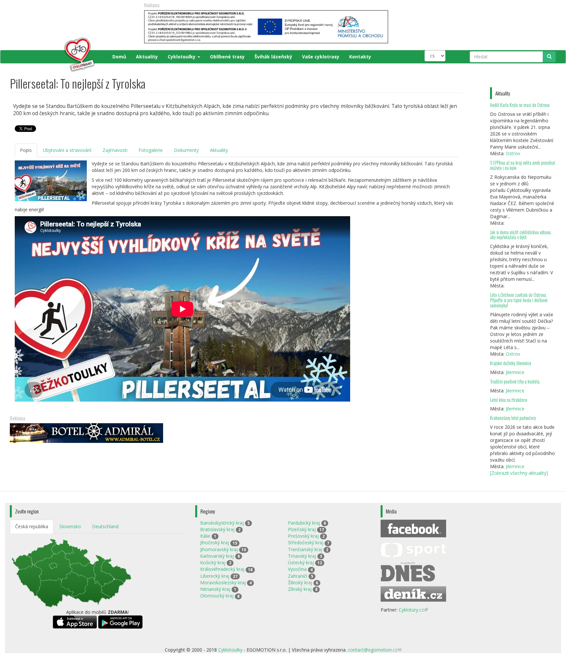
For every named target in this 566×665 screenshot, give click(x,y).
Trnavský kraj (302, 556)
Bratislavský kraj (217, 529)
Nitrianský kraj (215, 589)
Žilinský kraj (300, 582)
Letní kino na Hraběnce (508, 399)
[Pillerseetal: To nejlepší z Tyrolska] (51, 180)
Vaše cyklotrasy (320, 56)
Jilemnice (515, 372)
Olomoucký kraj (217, 595)
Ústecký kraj (301, 562)
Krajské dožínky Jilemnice (510, 363)
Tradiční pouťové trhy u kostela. (515, 381)
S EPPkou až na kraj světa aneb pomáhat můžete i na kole (522, 165)
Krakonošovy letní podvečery (513, 417)
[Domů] (53, 55)
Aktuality (147, 56)
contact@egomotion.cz (374, 650)
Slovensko (70, 526)
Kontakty (360, 56)
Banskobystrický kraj (222, 523)
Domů (119, 56)
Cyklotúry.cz (413, 610)
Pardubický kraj (304, 523)
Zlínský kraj (299, 589)
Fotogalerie (151, 150)
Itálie (205, 536)
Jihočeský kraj (214, 542)
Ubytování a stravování (67, 150)
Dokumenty (186, 150)
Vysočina (297, 569)
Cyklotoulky (182, 56)
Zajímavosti (115, 150)
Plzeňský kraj (302, 529)
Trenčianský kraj (305, 549)
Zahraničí (297, 576)
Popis (26, 150)
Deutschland (105, 526)
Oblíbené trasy (227, 56)
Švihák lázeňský (273, 56)
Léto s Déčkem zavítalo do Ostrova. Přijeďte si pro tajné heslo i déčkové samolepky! (519, 300)
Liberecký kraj (214, 576)
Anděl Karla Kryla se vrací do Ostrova (520, 104)
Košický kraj (212, 562)
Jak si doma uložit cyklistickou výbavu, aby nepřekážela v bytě (521, 235)
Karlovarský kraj (217, 556)
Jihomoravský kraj (219, 549)
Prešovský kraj (303, 536)
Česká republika (31, 526)
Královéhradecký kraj (222, 569)
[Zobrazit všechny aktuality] (519, 473)
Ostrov (513, 153)
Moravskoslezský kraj (223, 582)
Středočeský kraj (305, 542)
